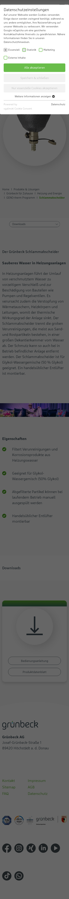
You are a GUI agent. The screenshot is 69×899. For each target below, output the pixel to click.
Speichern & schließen (34, 78)
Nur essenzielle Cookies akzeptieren (34, 88)
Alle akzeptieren (34, 67)
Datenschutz (58, 104)
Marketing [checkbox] (49, 49)
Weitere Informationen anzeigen (33, 96)
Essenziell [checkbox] (14, 49)
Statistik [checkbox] (31, 49)
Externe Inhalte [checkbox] (17, 57)
